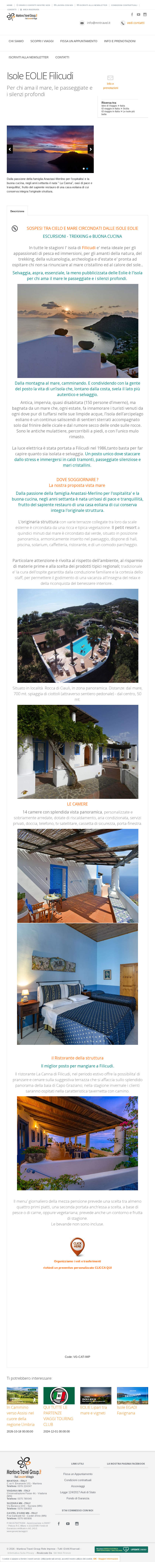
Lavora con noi (64, 5)
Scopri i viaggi (41, 41)
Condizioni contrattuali (124, 5)
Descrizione (17, 211)
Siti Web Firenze (62, 1553)
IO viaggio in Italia (111, 108)
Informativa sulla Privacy (21, 1553)
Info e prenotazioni (120, 41)
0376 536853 (25, 1508)
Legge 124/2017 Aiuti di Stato (78, 1492)
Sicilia (126, 108)
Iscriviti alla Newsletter (93, 5)
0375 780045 (25, 1498)
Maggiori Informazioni (108, 1559)
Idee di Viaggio (109, 105)
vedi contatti (135, 23)
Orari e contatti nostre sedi (34, 5)
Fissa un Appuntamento (78, 41)
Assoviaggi (78, 1486)
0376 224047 (25, 1486)
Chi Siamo (16, 41)
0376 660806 (25, 1518)
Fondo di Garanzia (78, 1498)
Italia (122, 105)
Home (9, 5)
